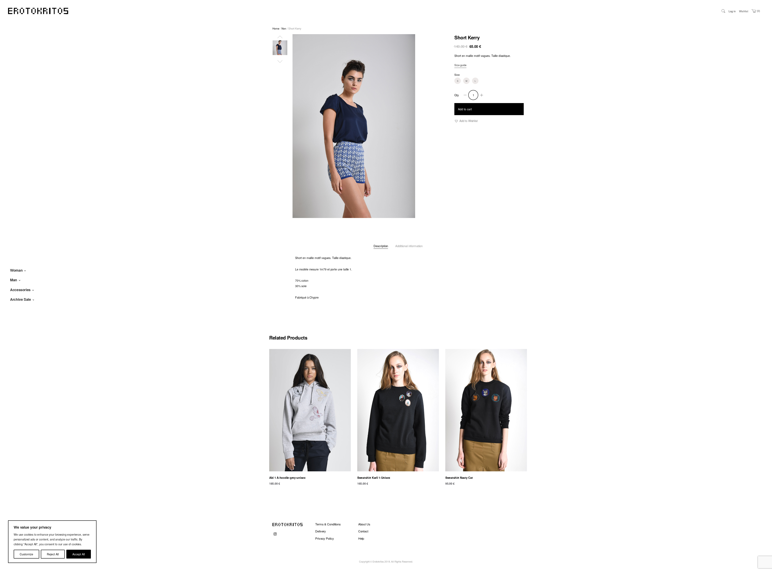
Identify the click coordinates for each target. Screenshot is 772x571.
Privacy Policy (324, 538)
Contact (363, 531)
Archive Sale (20, 299)
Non (283, 28)
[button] (466, 121)
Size (456, 75)
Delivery (320, 531)
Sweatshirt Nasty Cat (459, 478)
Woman (16, 270)
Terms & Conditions (328, 524)
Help (361, 538)
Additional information (409, 246)
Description (381, 246)
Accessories (20, 289)
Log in (732, 11)
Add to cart (465, 109)
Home (275, 28)
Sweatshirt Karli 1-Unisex (373, 478)
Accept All (78, 554)
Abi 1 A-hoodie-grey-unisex (287, 478)
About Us (364, 524)
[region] (52, 541)
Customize (26, 554)
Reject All (53, 554)
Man (13, 279)
